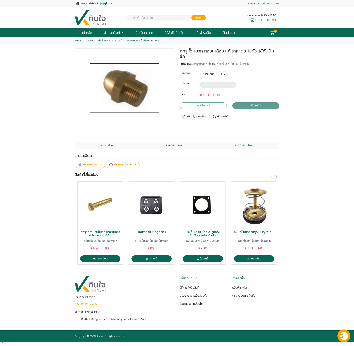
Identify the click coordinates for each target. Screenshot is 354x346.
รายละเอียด (107, 145)
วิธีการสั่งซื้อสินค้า (190, 287)
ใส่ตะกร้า (205, 105)
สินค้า (90, 41)
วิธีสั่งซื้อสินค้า (174, 32)
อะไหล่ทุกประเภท (105, 41)
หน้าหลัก (86, 32)
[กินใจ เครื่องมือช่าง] (90, 17)
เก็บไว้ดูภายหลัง (195, 116)
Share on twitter (92, 165)
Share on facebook (125, 165)
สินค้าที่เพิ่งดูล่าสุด (244, 145)
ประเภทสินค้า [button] (112, 32)
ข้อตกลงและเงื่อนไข (191, 303)
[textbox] (164, 18)
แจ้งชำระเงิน (203, 32)
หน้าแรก (79, 41)
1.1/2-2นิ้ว (208, 74)
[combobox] (164, 17)
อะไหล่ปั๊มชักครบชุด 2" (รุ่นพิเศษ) (254, 232)
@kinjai (108, 3)
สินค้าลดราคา (144, 32)
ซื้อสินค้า (256, 105)
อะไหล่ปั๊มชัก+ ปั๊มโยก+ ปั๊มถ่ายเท (143, 41)
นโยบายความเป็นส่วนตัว (194, 295)
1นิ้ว (223, 74)
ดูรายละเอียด (100, 259)
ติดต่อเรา (229, 32)
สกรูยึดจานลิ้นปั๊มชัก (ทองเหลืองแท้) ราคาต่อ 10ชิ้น (100, 233)
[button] (277, 3)
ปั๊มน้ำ (120, 41)
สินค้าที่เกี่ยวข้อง (173, 145)
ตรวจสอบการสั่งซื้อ (243, 295)
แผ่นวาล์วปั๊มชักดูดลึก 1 (152, 232)
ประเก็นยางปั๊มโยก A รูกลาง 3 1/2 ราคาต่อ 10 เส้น (202, 233)
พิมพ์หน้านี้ (222, 116)
